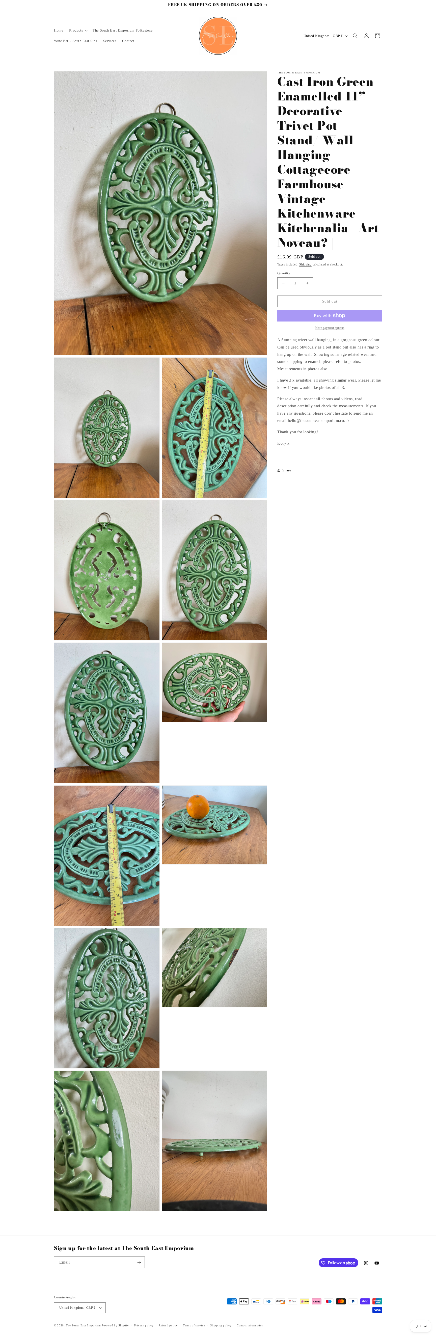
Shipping (305, 264)
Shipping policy (221, 1325)
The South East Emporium (83, 1325)
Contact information (250, 1325)
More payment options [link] (329, 328)
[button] (78, 30)
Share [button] (286, 470)
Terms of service (194, 1325)
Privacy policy (144, 1325)
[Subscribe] (139, 1262)
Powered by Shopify (115, 1325)
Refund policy (168, 1325)
